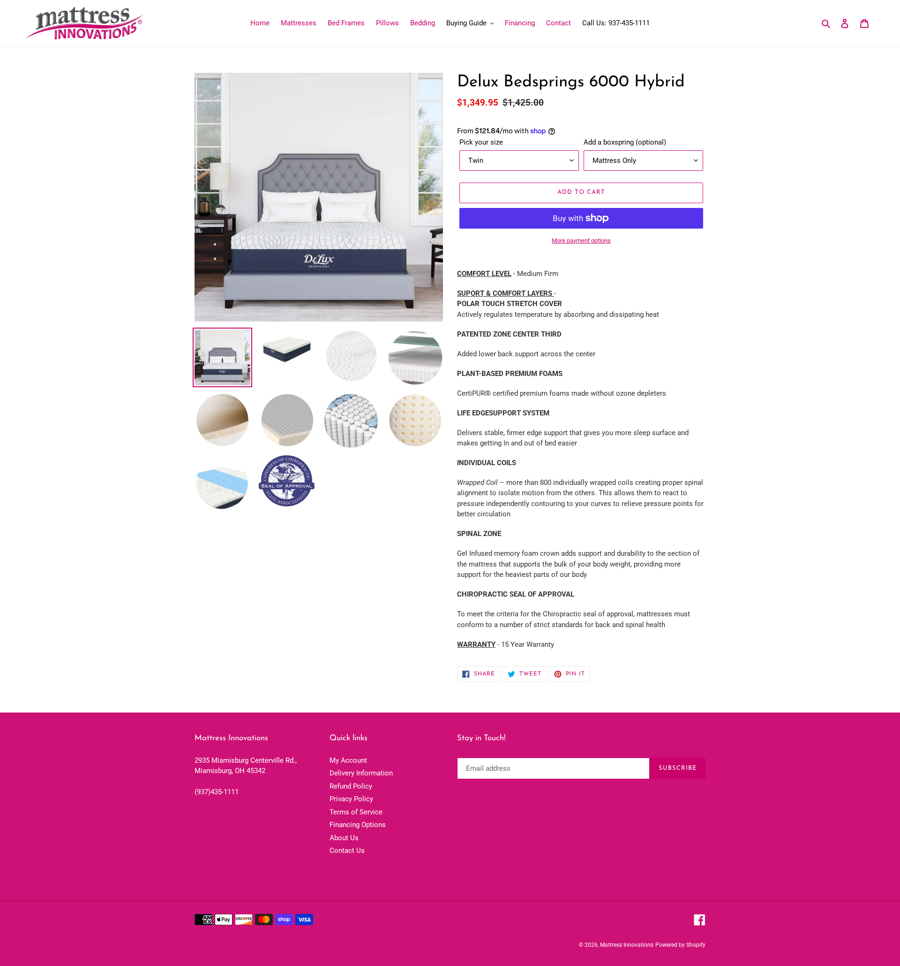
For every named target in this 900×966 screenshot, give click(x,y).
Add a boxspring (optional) (625, 142)
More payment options (581, 240)
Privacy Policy (351, 799)
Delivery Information (361, 773)
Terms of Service (356, 812)
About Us (344, 838)
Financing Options (358, 824)
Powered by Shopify (680, 945)
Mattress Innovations (626, 945)
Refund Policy (351, 786)
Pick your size (481, 142)
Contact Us (347, 850)
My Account (348, 760)
